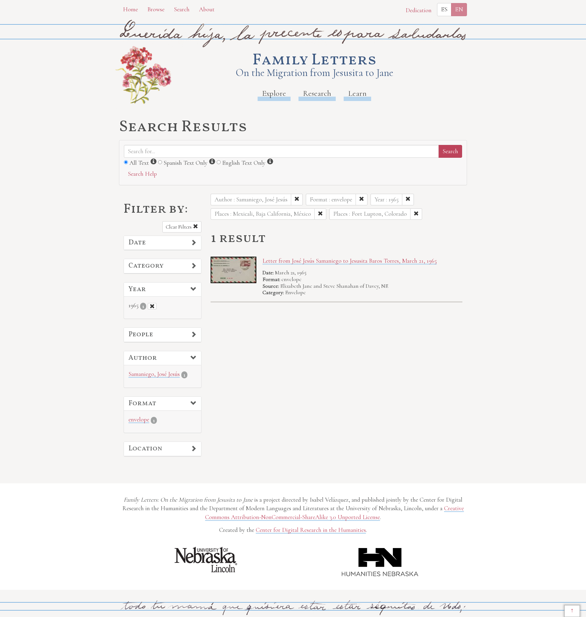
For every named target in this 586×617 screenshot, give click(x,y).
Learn (357, 93)
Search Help (142, 174)
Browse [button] (156, 9)
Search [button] (182, 9)
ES (444, 9)
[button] (162, 243)
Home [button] (130, 9)
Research (317, 93)
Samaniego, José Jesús (154, 374)
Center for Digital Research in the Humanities (311, 530)
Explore (274, 93)
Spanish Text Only (186, 163)
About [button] (207, 9)
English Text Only (244, 163)
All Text (139, 163)
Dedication (419, 10)
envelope (138, 419)
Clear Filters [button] (179, 227)
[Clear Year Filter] (152, 306)
